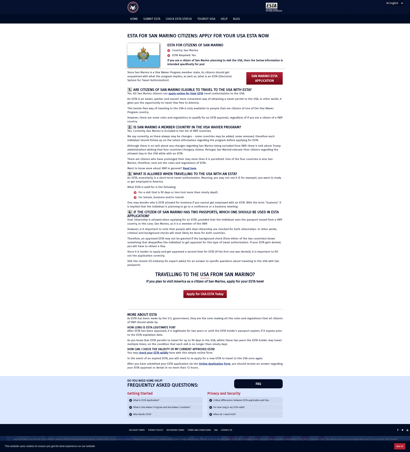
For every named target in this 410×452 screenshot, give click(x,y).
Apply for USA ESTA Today (205, 294)
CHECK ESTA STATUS (179, 19)
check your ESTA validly (153, 352)
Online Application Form (214, 363)
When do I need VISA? (224, 414)
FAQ (258, 384)
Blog (236, 19)
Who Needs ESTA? (142, 414)
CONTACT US (226, 430)
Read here (189, 168)
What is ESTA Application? (146, 400)
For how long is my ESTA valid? (229, 407)
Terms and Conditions (199, 430)
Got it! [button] (399, 446)
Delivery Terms (137, 430)
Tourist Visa (206, 19)
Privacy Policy (155, 430)
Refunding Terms (175, 430)
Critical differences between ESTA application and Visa (241, 400)
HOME (134, 19)
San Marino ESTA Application (264, 78)
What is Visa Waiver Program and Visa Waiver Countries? (161, 407)
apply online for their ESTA (185, 93)
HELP (224, 19)
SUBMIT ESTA (151, 19)
